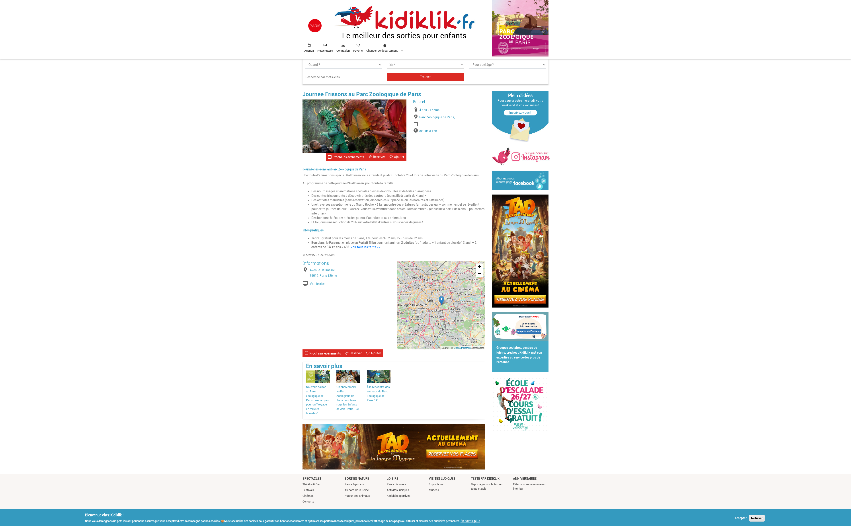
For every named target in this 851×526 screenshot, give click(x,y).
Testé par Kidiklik (485, 478)
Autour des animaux (357, 495)
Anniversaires (525, 478)
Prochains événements (348, 157)
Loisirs (392, 478)
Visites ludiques (442, 478)
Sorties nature (357, 478)
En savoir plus (470, 521)
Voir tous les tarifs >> (365, 247)
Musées (434, 490)
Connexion (343, 50)
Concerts (308, 501)
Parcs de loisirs (396, 484)
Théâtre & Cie (311, 484)
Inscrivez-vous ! (520, 112)
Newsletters (325, 50)
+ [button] (479, 266)
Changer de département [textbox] (382, 50)
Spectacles (312, 478)
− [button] (479, 273)
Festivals (308, 490)
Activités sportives (398, 495)
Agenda (309, 50)
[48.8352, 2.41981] (441, 300)
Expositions (436, 484)
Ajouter (399, 157)
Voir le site (317, 284)
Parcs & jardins (354, 484)
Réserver (379, 157)
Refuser (757, 518)
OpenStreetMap (462, 347)
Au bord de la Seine (357, 490)
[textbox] (425, 65)
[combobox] (384, 47)
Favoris (358, 50)
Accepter (740, 518)
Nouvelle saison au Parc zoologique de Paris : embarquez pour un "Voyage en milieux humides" (317, 400)
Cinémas (308, 495)
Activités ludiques (398, 490)
